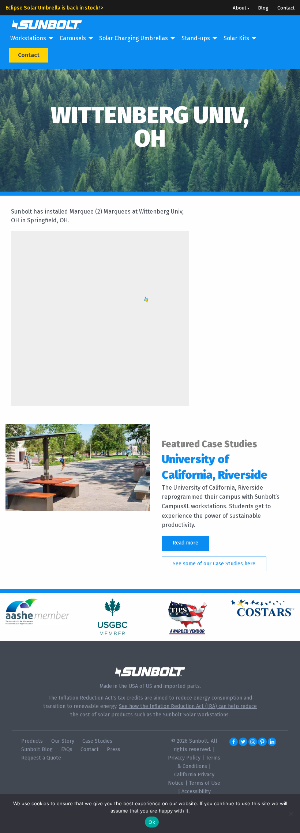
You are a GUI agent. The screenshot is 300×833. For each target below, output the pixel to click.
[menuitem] (30, 38)
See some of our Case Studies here (214, 564)
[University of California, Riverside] (77, 466)
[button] (146, 300)
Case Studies (97, 741)
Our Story (62, 741)
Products (32, 741)
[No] (291, 813)
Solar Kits (236, 38)
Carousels (73, 38)
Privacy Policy (184, 758)
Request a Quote (41, 758)
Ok (152, 822)
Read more (185, 543)
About (239, 8)
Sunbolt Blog (37, 749)
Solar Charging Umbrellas (133, 38)
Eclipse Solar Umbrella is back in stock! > (54, 8)
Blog (263, 8)
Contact (286, 8)
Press (113, 749)
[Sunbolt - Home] (43, 23)
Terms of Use (204, 783)
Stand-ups (195, 38)
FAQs (66, 749)
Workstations (28, 38)
